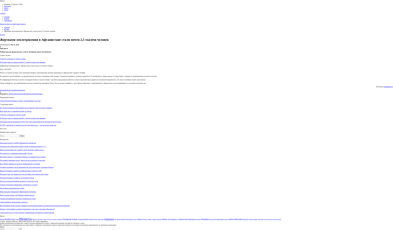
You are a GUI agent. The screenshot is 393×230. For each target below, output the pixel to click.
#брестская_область (52, 219)
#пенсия (181, 219)
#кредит (140, 219)
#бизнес (34, 219)
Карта (6, 10)
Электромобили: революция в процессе (14, 202)
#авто (13, 219)
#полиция (198, 219)
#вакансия (60, 219)
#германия (67, 219)
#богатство (40, 219)
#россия (237, 219)
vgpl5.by (3, 13)
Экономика (8, 20)
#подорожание (190, 219)
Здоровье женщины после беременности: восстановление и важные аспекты (27, 167)
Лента (6, 8)
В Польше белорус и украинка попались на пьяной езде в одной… (23, 157)
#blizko (2, 219)
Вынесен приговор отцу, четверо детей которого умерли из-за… (22, 150)
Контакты (7, 6)
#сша (250, 219)
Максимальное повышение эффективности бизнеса (18, 192)
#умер (270, 219)
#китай (123, 219)
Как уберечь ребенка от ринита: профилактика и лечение (20, 164)
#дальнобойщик (83, 219)
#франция (274, 219)
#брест (45, 219)
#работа (231, 219)
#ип (115, 219)
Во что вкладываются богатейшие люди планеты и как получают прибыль (26, 108)
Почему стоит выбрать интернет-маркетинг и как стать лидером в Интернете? (27, 209)
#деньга (91, 219)
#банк (17, 219)
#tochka (2, 90)
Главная (7, 17)
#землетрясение (19, 90)
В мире (6, 19)
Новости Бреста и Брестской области (13, 24)
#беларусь (25, 218)
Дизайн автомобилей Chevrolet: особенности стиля (18, 199)
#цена (279, 219)
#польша (205, 219)
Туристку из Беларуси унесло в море (13, 59)
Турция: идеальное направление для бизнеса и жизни (18, 185)
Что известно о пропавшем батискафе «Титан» (16, 153)
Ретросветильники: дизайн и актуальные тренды (17, 178)
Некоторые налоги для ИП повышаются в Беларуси (18, 143)
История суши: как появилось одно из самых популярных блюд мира (24, 174)
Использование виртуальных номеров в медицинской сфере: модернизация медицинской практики (35, 206)
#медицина (159, 219)
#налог (164, 219)
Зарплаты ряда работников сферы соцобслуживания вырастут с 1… (23, 146)
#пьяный (226, 219)
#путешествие (219, 219)
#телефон (255, 219)
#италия (119, 219)
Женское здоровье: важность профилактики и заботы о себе (21, 171)
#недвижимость (173, 219)
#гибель (74, 219)
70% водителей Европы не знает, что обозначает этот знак (20, 101)
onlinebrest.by (388, 87)
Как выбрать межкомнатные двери (12, 188)
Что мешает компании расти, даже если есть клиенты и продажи (22, 160)
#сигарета (245, 219)
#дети (95, 219)
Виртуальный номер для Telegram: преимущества (17, 195)
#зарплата (109, 219)
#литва (154, 219)
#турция (266, 219)
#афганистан (9, 90)
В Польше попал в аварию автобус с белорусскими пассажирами (22, 62)
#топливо (260, 219)
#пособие (212, 219)
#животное (101, 219)
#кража (135, 219)
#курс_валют (147, 219)
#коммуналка (129, 219)
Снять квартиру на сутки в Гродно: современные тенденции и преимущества (27, 213)
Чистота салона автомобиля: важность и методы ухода (19, 181)
